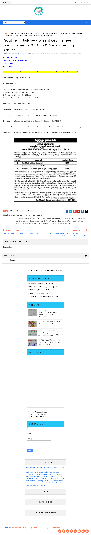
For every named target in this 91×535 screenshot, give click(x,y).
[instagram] (75, 2)
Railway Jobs (39, 33)
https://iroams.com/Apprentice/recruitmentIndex (57, 133)
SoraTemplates (16, 528)
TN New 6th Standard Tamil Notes (40, 284)
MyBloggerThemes (31, 528)
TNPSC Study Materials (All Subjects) (41, 290)
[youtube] (84, 2)
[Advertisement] (45, 392)
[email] (81, 2)
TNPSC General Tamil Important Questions (44, 287)
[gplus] (72, 2)
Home (7, 33)
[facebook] (69, 2)
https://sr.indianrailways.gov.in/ (69, 127)
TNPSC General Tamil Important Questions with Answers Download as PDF (48, 333)
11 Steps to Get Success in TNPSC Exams (43, 296)
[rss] (78, 2)
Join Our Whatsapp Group (37, 416)
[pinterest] (87, 2)
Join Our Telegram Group (37, 414)
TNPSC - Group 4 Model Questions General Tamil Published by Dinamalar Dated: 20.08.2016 (50, 313)
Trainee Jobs (63, 33)
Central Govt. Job (17, 33)
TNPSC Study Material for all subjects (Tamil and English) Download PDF (49, 342)
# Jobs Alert (29, 211)
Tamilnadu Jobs (51, 33)
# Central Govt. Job (16, 211)
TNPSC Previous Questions (38, 293)
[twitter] (66, 2)
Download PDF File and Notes (36, 270)
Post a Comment (11, 260)
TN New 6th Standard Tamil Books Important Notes (49, 323)
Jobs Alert (29, 33)
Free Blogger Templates (50, 528)
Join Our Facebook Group (37, 412)
